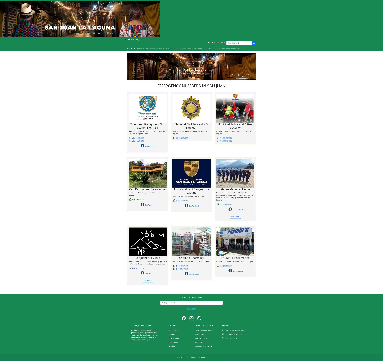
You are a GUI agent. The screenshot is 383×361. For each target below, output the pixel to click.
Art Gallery (172, 334)
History (146, 48)
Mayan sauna (173, 342)
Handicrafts (172, 330)
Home (139, 48)
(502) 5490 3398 (138, 138)
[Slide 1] (189, 77)
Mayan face (199, 334)
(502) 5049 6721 (138, 200)
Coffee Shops (181, 48)
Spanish (213, 42)
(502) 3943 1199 (226, 141)
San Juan (131, 48)
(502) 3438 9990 (226, 138)
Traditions (172, 346)
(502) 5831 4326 (226, 204)
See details (235, 217)
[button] (183, 318)
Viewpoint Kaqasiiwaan (204, 330)
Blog (228, 48)
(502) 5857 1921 (182, 269)
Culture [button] (153, 48)
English (222, 42)
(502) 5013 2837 (226, 266)
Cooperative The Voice (203, 346)
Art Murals (199, 342)
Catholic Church (201, 338)
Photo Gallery (219, 48)
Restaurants (170, 48)
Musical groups (174, 338)
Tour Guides (208, 48)
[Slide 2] (193, 77)
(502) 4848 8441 (182, 266)
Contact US (235, 48)
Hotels (161, 48)
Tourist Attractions (195, 48)
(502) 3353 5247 (182, 201)
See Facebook (150, 146)
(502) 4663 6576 (138, 141)
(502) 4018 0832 (182, 138)
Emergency (134, 39)
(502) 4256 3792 (138, 268)
